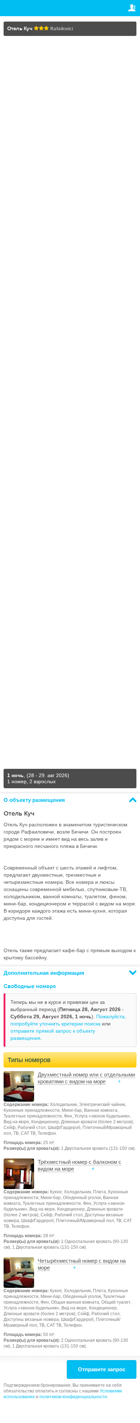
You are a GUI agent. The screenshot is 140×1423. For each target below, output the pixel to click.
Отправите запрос (101, 1369)
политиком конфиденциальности (73, 1396)
